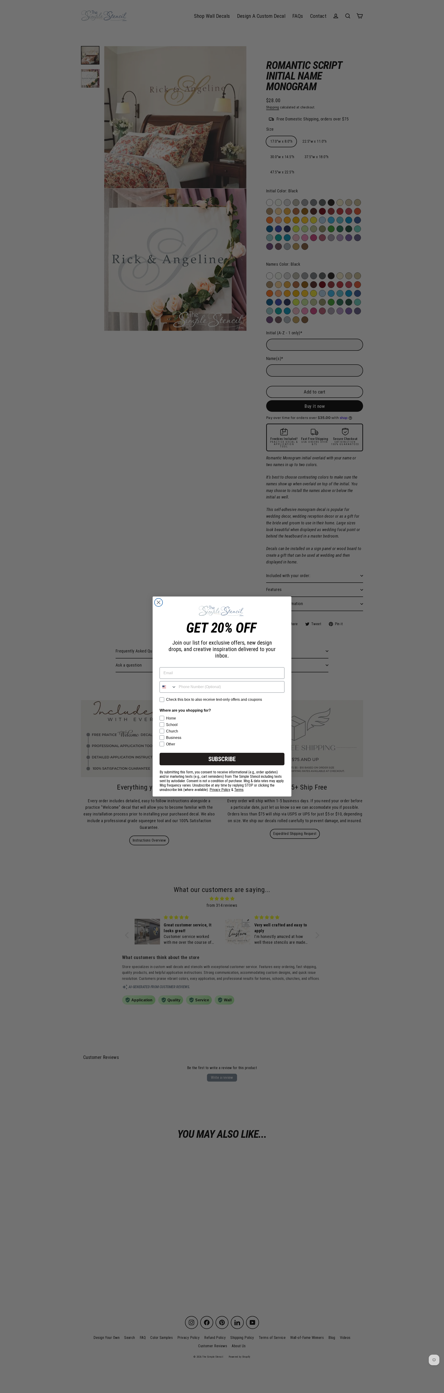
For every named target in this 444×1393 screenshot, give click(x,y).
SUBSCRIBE (222, 759)
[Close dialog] (158, 602)
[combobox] (168, 686)
